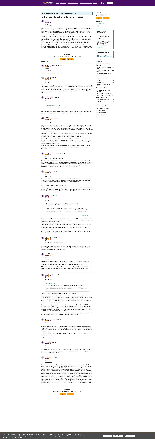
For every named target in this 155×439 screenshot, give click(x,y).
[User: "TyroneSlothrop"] (42, 319)
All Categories (99, 61)
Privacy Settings (108, 436)
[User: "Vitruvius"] (42, 118)
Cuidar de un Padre (105, 101)
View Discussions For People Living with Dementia (104, 106)
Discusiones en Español (101, 110)
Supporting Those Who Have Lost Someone (105, 85)
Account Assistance (105, 115)
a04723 (46, 357)
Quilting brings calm (50, 65)
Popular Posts (99, 27)
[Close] (153, 435)
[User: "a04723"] (42, 357)
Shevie (46, 195)
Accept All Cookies (129, 436)
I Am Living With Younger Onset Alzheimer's (105, 71)
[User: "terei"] (42, 171)
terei (46, 171)
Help (105, 117)
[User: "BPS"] (42, 342)
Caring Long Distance (105, 82)
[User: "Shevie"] (42, 196)
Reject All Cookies (118, 436)
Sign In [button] (63, 59)
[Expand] (67, 213)
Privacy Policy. (19, 437)
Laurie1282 (47, 254)
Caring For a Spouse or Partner (105, 78)
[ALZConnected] (48, 3)
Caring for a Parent (105, 80)
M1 (45, 77)
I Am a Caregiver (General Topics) (105, 76)
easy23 (46, 237)
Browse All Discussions (101, 112)
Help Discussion (72, 13)
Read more (99, 47)
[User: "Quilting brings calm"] (42, 66)
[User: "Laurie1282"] (42, 254)
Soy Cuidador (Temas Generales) (105, 99)
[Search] (100, 3)
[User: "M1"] (42, 78)
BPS (45, 342)
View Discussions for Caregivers (103, 108)
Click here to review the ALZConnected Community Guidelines (104, 56)
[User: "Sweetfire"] (42, 21)
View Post (84, 215)
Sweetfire (47, 20)
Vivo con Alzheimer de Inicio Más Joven (105, 95)
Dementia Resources (101, 114)
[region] (77, 435)
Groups (97, 25)
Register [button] (70, 59)
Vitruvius (47, 117)
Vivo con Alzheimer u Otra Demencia (105, 93)
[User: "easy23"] (42, 238)
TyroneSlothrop (48, 319)
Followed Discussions (101, 23)
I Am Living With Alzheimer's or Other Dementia (105, 68)
